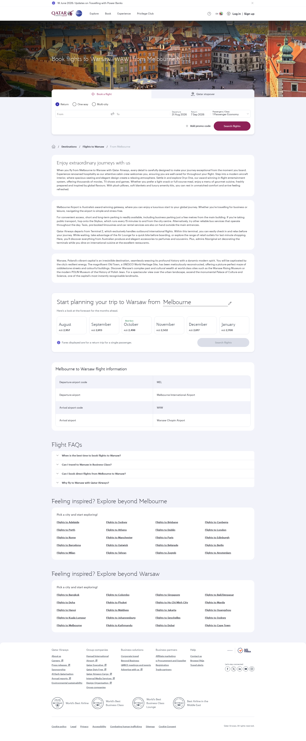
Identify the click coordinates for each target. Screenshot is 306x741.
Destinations (69, 146)
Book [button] (108, 13)
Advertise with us (130, 669)
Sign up (249, 13)
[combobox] (195, 302)
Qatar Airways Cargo (97, 674)
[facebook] (227, 668)
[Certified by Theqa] (239, 652)
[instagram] (251, 668)
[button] (154, 455)
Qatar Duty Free (94, 669)
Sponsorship (59, 669)
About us (56, 656)
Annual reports (60, 678)
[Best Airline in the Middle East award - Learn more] (179, 703)
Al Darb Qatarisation (62, 674)
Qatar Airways (60, 649)
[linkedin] (239, 668)
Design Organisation (97, 682)
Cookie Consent (167, 726)
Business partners (166, 649)
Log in (237, 13)
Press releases (59, 665)
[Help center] (209, 13)
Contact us (196, 656)
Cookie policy (59, 726)
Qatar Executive (94, 665)
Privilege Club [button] (145, 13)
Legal (73, 726)
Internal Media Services (99, 678)
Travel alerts (196, 665)
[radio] (72, 325)
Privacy (84, 726)
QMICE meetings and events (136, 665)
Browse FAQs (197, 660)
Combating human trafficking (126, 726)
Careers (56, 660)
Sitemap (150, 726)
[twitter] (233, 668)
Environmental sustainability (67, 682)
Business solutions (132, 649)
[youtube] (245, 668)
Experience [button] (124, 13)
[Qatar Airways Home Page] (63, 13)
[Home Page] (53, 146)
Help (193, 649)
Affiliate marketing (166, 656)
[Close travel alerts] (252, 3)
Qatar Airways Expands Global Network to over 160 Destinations (95, 2)
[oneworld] (79, 13)
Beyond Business (130, 660)
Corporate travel (130, 656)
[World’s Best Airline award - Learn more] (57, 703)
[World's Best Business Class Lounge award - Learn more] (138, 703)
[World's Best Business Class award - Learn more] (98, 703)
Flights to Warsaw (93, 146)
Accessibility (99, 726)
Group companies (97, 649)
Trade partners (163, 669)
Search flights (223, 342)
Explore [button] (94, 13)
